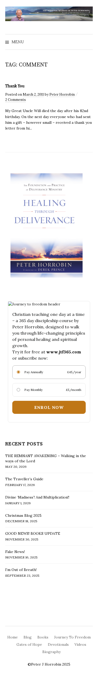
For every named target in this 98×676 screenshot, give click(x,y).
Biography (51, 651)
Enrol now (49, 407)
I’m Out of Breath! (21, 569)
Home (12, 637)
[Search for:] (88, 42)
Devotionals (58, 644)
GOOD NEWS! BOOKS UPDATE (32, 533)
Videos (80, 644)
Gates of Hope (29, 644)
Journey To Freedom (72, 637)
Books (42, 637)
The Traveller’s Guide (24, 479)
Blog (28, 637)
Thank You (15, 86)
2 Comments (15, 99)
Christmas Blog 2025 (23, 515)
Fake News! (15, 551)
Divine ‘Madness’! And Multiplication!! (37, 497)
